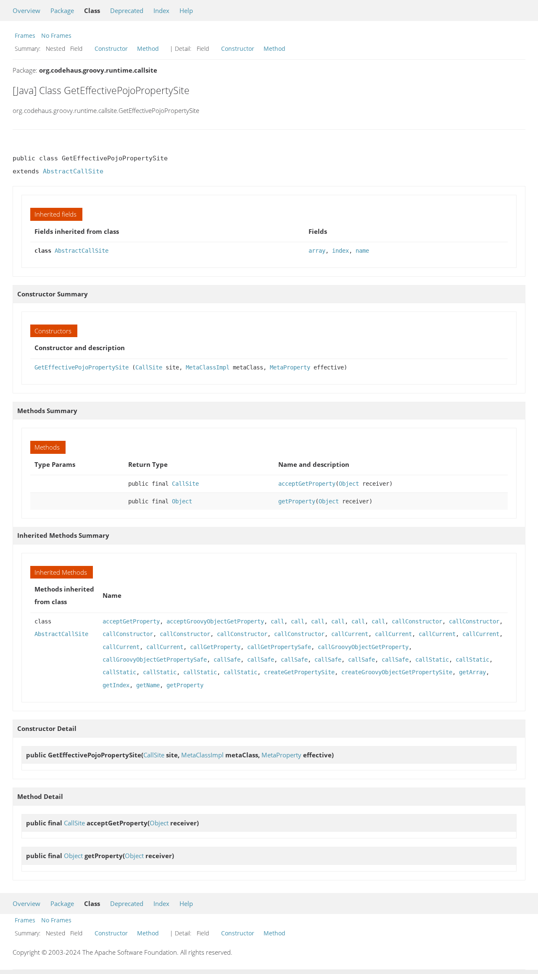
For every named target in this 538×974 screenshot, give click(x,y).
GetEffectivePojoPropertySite (81, 367)
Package (62, 10)
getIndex (116, 685)
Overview (26, 10)
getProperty (296, 501)
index (340, 250)
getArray (472, 672)
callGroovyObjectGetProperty (363, 647)
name (362, 250)
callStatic (432, 659)
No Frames (56, 35)
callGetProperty (215, 647)
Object (349, 483)
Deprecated (126, 10)
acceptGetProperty (306, 483)
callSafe (227, 659)
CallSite (148, 367)
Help (186, 10)
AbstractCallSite (73, 171)
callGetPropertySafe (279, 647)
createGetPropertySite (299, 672)
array (317, 250)
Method (148, 48)
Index (161, 10)
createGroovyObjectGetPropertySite (396, 672)
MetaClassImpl (207, 367)
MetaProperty (290, 367)
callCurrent (349, 634)
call (277, 621)
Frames (25, 35)
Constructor (111, 48)
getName (148, 685)
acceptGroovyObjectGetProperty (215, 621)
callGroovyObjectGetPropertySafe (155, 659)
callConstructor (417, 621)
